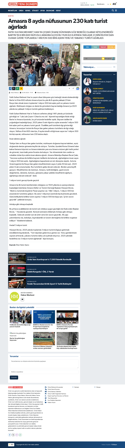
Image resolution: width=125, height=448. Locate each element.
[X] (13, 434)
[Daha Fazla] (21, 88)
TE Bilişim (114, 444)
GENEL (27, 10)
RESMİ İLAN (12, 10)
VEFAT (58, 10)
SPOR (42, 10)
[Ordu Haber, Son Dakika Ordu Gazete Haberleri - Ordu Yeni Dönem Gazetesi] (22, 4)
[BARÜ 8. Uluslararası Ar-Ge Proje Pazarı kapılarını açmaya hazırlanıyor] (44, 317)
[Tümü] (114, 67)
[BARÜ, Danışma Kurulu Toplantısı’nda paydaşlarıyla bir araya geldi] (67, 317)
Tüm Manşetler (52, 398)
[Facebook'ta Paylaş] (10, 88)
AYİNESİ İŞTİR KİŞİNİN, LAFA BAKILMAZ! (102, 102)
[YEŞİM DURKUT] (87, 91)
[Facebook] (9, 434)
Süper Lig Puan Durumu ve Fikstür (58, 396)
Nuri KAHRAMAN (99, 107)
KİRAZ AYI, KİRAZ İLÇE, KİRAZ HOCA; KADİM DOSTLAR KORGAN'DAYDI (103, 111)
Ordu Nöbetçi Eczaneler (55, 387)
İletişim (77, 387)
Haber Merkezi (15, 92)
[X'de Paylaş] (13, 88)
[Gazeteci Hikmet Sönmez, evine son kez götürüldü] (44, 338)
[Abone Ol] (77, 88)
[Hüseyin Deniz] (87, 100)
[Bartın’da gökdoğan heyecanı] (21, 334)
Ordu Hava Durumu (54, 389)
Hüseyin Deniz (98, 98)
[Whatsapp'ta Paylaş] (17, 88)
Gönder (14, 377)
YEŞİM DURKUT (98, 88)
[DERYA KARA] (87, 81)
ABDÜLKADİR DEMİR (100, 118)
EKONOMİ (50, 10)
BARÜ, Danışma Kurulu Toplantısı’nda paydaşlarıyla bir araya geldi (67, 326)
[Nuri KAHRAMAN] (87, 110)
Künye (98, 387)
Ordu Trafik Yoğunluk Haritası (57, 393)
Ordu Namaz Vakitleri (54, 391)
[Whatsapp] (20, 434)
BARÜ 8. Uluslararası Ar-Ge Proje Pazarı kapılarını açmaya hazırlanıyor (43, 326)
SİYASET (35, 10)
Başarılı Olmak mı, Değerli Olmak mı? (102, 83)
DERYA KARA (97, 79)
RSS (12, 444)
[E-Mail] (22, 299)
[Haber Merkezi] (14, 296)
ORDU (21, 10)
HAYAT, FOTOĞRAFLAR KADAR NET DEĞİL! (103, 92)
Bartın (11, 16)
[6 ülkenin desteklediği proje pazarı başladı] (21, 317)
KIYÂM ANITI (97, 121)
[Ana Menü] (115, 11)
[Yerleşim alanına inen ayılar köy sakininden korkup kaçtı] (67, 338)
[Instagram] (16, 434)
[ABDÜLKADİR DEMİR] (87, 119)
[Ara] (113, 11)
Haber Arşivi (51, 402)
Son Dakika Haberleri (54, 400)
